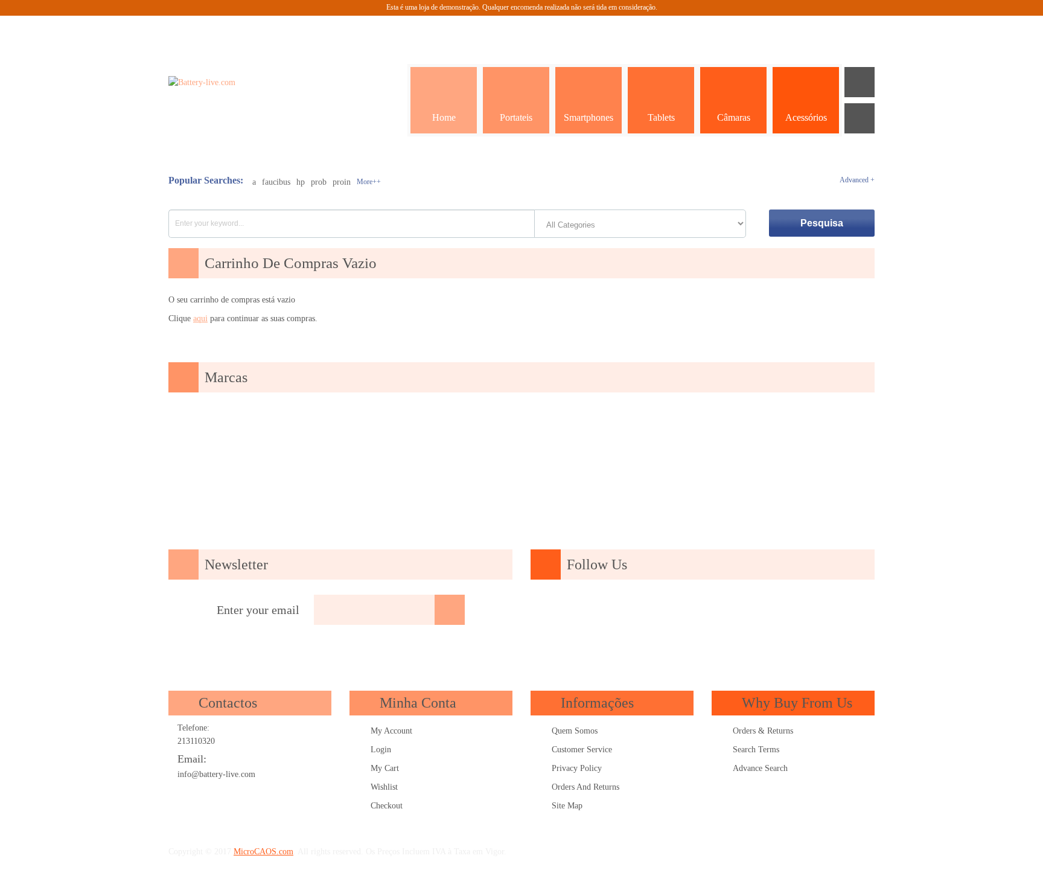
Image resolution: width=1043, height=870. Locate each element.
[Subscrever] (450, 610)
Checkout (387, 805)
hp (300, 182)
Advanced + (857, 180)
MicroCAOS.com (263, 851)
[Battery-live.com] (237, 82)
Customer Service (582, 749)
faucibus (276, 182)
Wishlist (384, 787)
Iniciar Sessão (859, 31)
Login (381, 749)
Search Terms (756, 749)
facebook (599, 610)
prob (319, 182)
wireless (805, 610)
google (633, 610)
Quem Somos (575, 730)
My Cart (385, 768)
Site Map (567, 805)
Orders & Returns (763, 730)
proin (342, 182)
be (771, 610)
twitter (667, 610)
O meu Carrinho (799, 31)
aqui (200, 318)
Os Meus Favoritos (769, 31)
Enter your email (258, 609)
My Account (391, 730)
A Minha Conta (739, 31)
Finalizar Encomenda (829, 31)
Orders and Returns (585, 787)
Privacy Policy (577, 768)
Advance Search (760, 768)
